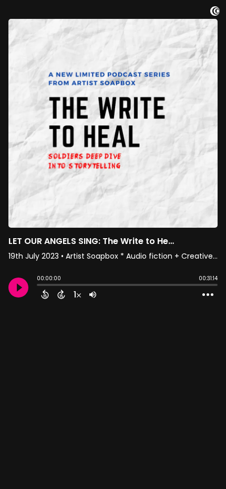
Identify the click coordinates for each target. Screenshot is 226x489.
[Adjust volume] (92, 294)
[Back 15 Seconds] (45, 294)
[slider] (39, 286)
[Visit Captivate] (215, 12)
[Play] (18, 287)
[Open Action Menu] (208, 295)
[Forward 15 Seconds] (61, 294)
